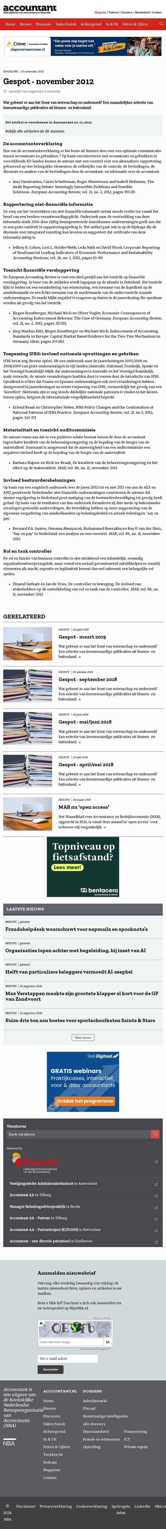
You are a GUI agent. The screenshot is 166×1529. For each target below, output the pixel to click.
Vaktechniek (66, 24)
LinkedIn (142, 1506)
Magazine (100, 12)
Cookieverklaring (91, 1506)
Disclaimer (25, 1506)
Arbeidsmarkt (95, 1401)
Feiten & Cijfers (135, 24)
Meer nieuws (83, 1037)
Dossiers (126, 12)
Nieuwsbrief (142, 12)
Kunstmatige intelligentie (105, 1416)
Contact (157, 12)
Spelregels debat (121, 1509)
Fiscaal (89, 1408)
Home (10, 24)
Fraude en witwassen (101, 1439)
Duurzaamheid (96, 1431)
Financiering (135, 1431)
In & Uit (112, 24)
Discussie (43, 24)
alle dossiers (94, 1424)
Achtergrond (91, 24)
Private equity (136, 1447)
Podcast (114, 12)
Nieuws (26, 24)
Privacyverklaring (56, 1506)
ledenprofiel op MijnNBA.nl (65, 1308)
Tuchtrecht (53, 1454)
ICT (127, 1439)
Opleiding (92, 1447)
